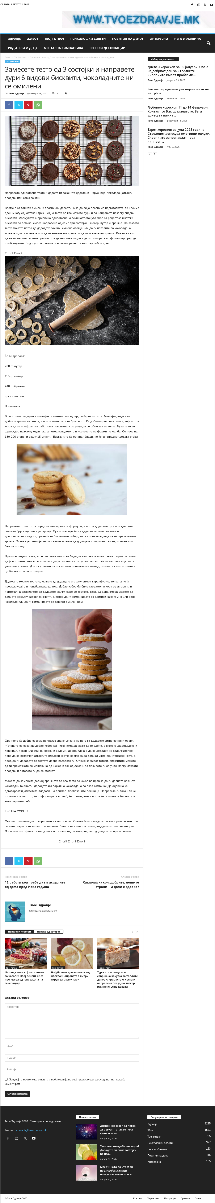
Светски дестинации (107, 48)
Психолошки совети (88, 39)
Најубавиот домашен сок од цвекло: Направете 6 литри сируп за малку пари (70, 975)
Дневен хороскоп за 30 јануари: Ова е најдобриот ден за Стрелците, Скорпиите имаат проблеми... (178, 71)
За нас (198, 1198)
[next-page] (137, 932)
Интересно (159, 39)
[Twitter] (205, 5)
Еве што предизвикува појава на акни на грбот (178, 91)
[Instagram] (198, 5)
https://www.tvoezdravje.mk (43, 911)
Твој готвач (54, 39)
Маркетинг (153, 1198)
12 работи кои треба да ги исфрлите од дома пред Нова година (35, 884)
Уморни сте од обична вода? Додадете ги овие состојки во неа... (119, 1150)
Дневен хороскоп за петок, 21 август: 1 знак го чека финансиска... (118, 1129)
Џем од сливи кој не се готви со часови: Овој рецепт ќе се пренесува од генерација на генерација (24, 977)
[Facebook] (192, 5)
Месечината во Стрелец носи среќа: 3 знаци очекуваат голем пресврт (117, 1170)
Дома (7, 57)
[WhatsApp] (38, 105)
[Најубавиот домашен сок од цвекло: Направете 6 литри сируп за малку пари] (72, 953)
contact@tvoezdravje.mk (31, 1130)
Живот (32, 39)
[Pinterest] (28, 105)
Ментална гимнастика (63, 48)
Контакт (137, 1198)
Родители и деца (23, 48)
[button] (208, 43)
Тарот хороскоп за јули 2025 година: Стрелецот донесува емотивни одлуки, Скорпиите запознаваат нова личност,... (179, 135)
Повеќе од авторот (48, 931)
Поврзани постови (19, 931)
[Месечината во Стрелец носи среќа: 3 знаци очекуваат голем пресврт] (86, 1173)
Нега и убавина (187, 39)
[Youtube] (211, 5)
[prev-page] (132, 932)
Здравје (14, 39)
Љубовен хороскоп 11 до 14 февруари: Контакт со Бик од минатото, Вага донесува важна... (178, 111)
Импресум (170, 1198)
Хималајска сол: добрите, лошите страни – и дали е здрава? (111, 884)
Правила (185, 1198)
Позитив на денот (127, 39)
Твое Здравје (16, 93)
